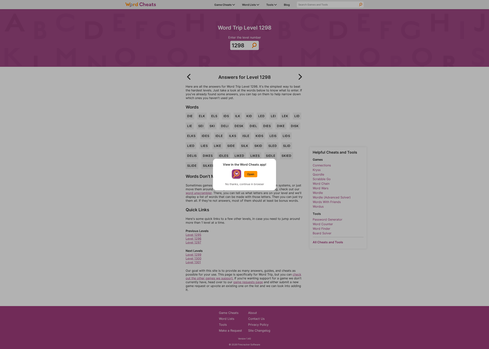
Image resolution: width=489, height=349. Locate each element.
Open (250, 174)
